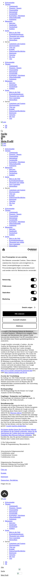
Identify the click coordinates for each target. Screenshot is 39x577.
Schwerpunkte (9, 2)
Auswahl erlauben (19, 320)
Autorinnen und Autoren (17, 44)
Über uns (12, 47)
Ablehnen (19, 326)
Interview (12, 23)
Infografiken (13, 40)
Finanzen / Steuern (15, 8)
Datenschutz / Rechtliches (9, 480)
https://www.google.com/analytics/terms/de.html (16, 370)
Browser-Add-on (16, 413)
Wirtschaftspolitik (15, 17)
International (13, 12)
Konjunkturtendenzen (16, 34)
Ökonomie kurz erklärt (16, 36)
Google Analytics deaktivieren (16, 426)
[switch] (34, 286)
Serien (7, 31)
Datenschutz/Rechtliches (17, 51)
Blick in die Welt (14, 32)
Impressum (12, 53)
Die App (12, 57)
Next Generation (14, 38)
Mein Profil (7, 141)
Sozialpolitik (13, 14)
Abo (10, 59)
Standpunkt (13, 25)
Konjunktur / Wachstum (17, 16)
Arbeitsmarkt (13, 6)
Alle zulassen (19, 314)
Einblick (12, 29)
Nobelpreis (12, 19)
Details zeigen (27, 307)
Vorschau (12, 55)
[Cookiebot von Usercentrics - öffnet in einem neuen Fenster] (28, 249)
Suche (4, 133)
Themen (7, 4)
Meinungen (8, 21)
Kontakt (11, 49)
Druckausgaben (14, 45)
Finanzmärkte (13, 10)
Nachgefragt (13, 27)
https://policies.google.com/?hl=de (16, 372)
